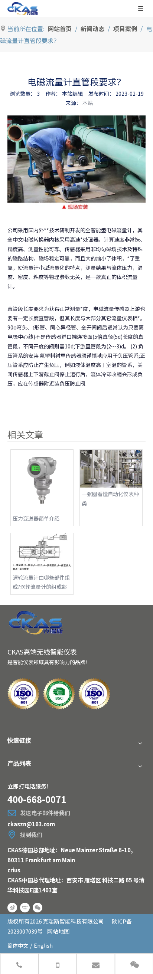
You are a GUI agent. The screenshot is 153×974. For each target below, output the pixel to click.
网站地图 (58, 931)
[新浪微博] (12, 907)
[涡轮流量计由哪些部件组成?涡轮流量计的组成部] (42, 552)
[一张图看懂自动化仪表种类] (111, 469)
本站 (87, 102)
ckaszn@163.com (31, 824)
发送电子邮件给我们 (45, 813)
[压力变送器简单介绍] (42, 481)
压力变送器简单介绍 (36, 518)
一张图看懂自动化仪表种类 (110, 498)
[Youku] (25, 907)
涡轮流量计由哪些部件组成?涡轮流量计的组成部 (41, 582)
